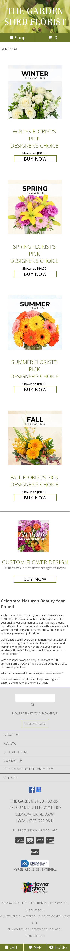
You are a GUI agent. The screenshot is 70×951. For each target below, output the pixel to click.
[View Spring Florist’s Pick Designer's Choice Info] (35, 207)
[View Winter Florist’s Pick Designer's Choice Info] (35, 92)
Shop (20, 37)
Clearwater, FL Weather (17, 916)
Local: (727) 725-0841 (35, 820)
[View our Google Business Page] (38, 791)
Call (13, 947)
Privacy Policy (18, 929)
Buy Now (35, 159)
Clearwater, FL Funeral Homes (24, 903)
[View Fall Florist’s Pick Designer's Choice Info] (35, 438)
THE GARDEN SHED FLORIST (35, 16)
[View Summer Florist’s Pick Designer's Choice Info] (35, 323)
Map (36, 947)
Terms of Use (35, 935)
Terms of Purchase (46, 929)
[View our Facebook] (32, 791)
